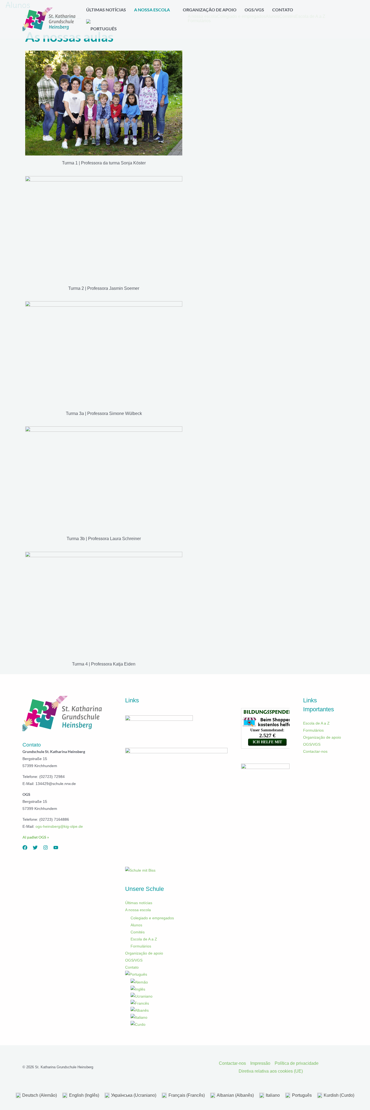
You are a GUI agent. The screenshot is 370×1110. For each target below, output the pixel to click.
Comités (138, 932)
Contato (132, 967)
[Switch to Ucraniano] (179, 996)
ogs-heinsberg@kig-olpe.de (59, 826)
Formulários (141, 946)
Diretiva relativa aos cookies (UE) (271, 1071)
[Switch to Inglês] (179, 989)
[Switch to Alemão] (179, 982)
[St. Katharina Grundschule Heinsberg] (49, 19)
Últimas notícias (138, 903)
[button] (172, 9)
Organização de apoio (144, 953)
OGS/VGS (133, 960)
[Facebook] (24, 847)
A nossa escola (138, 910)
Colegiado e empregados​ (152, 918)
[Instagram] (45, 847)
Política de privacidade (297, 1063)
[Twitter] (35, 847)
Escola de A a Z (144, 939)
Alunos (136, 925)
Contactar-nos (315, 751)
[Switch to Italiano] (179, 1017)
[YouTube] (55, 847)
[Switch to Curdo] (179, 1024)
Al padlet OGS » (35, 837)
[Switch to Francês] (179, 1003)
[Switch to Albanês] (179, 1010)
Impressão (260, 1063)
